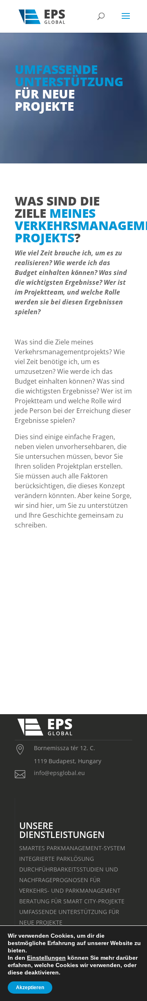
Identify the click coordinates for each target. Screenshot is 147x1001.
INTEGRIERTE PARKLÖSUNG (56, 858)
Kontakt (73, 667)
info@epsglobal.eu (59, 773)
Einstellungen (46, 957)
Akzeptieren (30, 987)
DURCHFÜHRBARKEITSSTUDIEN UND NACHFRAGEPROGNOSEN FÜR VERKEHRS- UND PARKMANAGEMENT (69, 879)
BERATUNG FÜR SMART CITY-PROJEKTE (72, 901)
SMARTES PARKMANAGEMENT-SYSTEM (72, 848)
